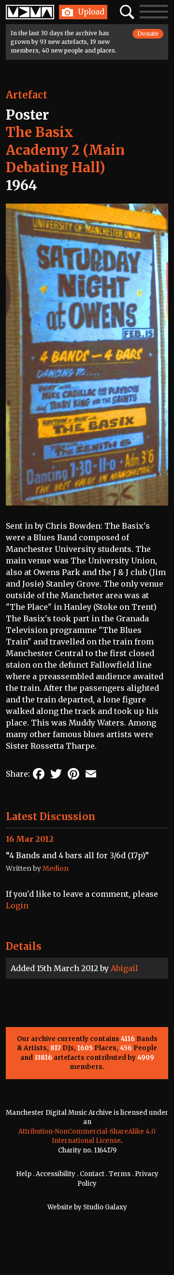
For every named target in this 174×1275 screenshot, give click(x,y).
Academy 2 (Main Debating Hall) (65, 158)
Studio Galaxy (105, 1207)
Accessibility (55, 1174)
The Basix (39, 132)
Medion (56, 868)
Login (17, 905)
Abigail (124, 968)
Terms (119, 1174)
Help (23, 1174)
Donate (148, 33)
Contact (92, 1174)
